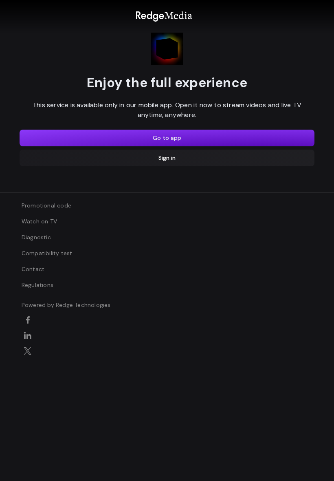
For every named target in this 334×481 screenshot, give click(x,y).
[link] (164, 16)
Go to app (167, 137)
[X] (29, 351)
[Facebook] (29, 320)
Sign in (167, 157)
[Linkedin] (29, 336)
